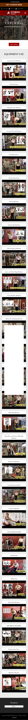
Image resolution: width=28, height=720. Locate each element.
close (23, 394)
